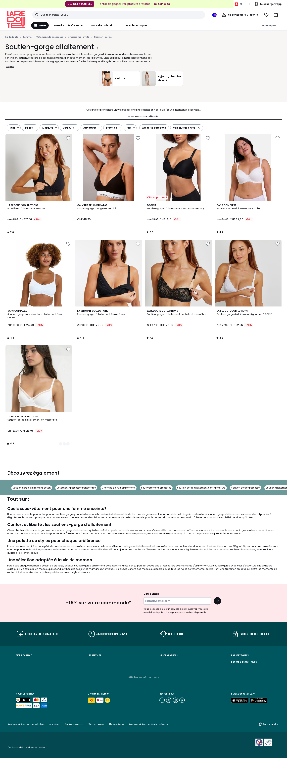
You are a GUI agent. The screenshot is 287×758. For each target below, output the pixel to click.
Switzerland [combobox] (269, 724)
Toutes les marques (135, 25)
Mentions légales (116, 724)
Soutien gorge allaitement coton (32, 487)
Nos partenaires (240, 655)
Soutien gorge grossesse (245, 487)
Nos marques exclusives (244, 662)
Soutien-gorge (103, 37)
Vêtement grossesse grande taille (76, 487)
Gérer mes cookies (96, 724)
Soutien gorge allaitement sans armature (201, 487)
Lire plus (10, 66)
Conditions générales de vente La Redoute (26, 724)
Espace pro (269, 25)
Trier (12, 127)
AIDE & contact (24, 655)
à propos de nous (168, 655)
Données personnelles (74, 724)
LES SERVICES (94, 655)
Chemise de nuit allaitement (118, 487)
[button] (276, 15)
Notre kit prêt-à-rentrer (69, 25)
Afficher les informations (143, 677)
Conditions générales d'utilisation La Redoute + (149, 724)
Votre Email (151, 594)
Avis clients (54, 724)
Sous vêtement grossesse (156, 487)
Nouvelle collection (103, 25)
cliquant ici (200, 612)
